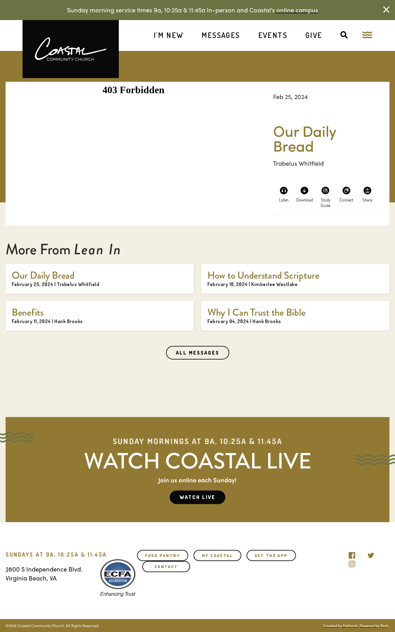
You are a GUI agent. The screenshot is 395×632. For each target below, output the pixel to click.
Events (272, 35)
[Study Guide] (326, 194)
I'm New (169, 35)
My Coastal (217, 555)
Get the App (271, 555)
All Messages (197, 353)
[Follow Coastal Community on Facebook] (352, 554)
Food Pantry (162, 555)
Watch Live (197, 497)
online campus (296, 9)
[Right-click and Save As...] (305, 194)
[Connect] (346, 194)
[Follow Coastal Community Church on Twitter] (371, 554)
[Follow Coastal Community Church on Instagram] (352, 562)
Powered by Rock (374, 625)
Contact (166, 566)
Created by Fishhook (340, 625)
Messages (221, 35)
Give (314, 35)
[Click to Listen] (284, 194)
